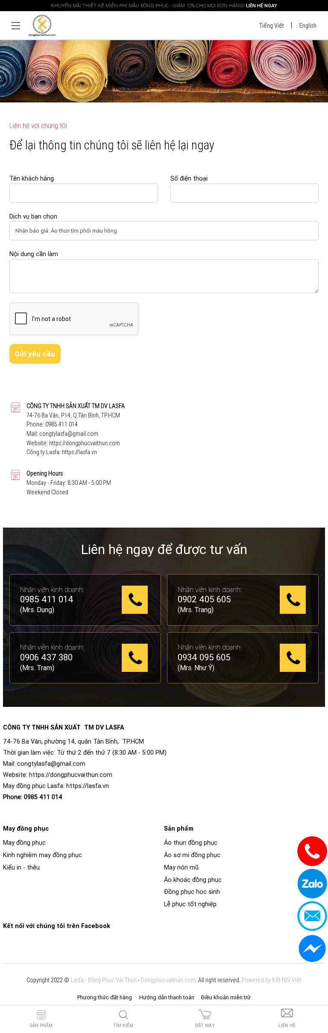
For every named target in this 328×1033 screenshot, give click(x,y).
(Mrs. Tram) (37, 667)
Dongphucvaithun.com (168, 980)
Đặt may (205, 1025)
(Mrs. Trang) (196, 609)
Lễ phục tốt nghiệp (190, 904)
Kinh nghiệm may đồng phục (42, 855)
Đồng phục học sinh (192, 892)
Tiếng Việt (271, 25)
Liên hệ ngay (261, 5)
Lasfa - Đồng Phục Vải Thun (103, 980)
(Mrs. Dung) (37, 609)
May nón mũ (181, 867)
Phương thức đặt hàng (104, 997)
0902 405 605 (204, 600)
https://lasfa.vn (79, 452)
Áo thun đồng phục (190, 842)
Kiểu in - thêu (21, 867)
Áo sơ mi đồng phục (192, 855)
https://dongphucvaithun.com (84, 443)
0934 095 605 (204, 658)
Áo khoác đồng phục (193, 880)
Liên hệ (287, 1025)
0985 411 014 (61, 424)
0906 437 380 (46, 658)
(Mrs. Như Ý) (196, 667)
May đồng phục (24, 842)
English (307, 25)
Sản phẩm (41, 1025)
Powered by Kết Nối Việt (272, 980)
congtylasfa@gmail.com (68, 434)
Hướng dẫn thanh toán (166, 997)
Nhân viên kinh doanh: (52, 589)
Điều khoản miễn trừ (226, 997)
